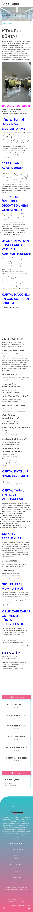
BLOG (17, 707)
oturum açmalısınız (10, 785)
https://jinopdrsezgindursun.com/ (12, 642)
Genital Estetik (17, 871)
